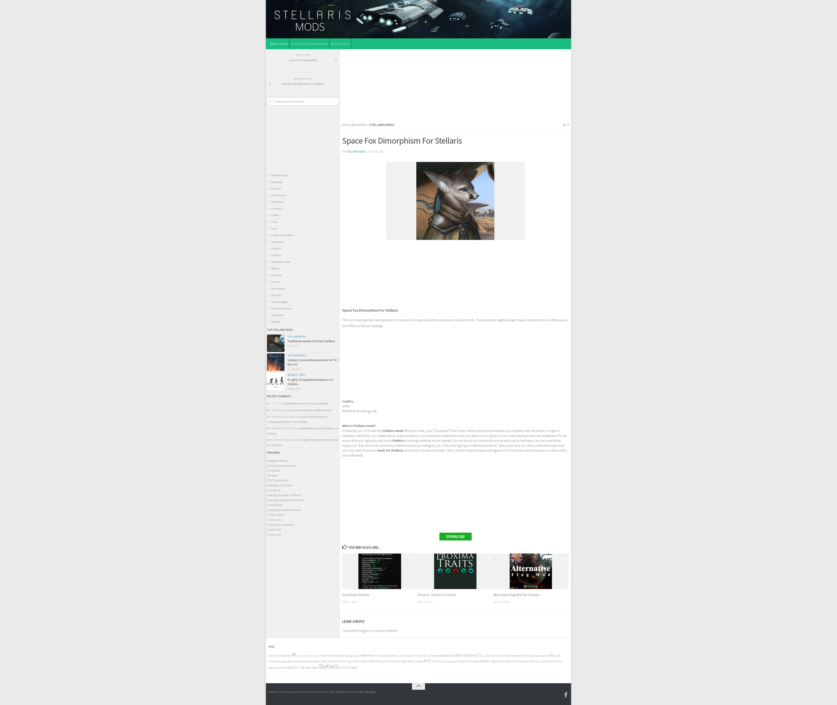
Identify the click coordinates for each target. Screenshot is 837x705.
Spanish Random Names (549, 661)
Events (275, 215)
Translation (277, 315)
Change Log (351, 655)
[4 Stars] (351, 411)
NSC (428, 660)
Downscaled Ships (440, 655)
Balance (276, 188)
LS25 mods (274, 535)
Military (275, 268)
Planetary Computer (446, 661)
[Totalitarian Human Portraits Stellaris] (275, 343)
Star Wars (312, 667)
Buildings (276, 182)
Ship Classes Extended (524, 661)
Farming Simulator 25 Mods (284, 510)
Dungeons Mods (277, 461)
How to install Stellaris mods (309, 44)
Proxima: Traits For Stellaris (437, 595)
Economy (277, 209)
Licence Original (346, 661)
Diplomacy (277, 202)
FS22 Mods (274, 490)
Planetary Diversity (469, 661)
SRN (288, 667)
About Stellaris (340, 44)
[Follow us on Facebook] (566, 695)
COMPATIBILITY (367, 655)
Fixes (274, 222)
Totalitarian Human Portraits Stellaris (311, 341)
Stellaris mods (279, 44)
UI (347, 667)
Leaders (276, 255)
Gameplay (277, 242)
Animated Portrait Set (307, 655)
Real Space (505, 661)
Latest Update (313, 661)
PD (434, 661)
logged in (365, 631)
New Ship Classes (412, 661)
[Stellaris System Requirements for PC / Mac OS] (275, 362)
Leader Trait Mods (329, 661)
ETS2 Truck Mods (277, 480)
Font (274, 229)
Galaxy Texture (511, 655)
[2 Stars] (346, 411)
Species (276, 295)
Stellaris (329, 666)
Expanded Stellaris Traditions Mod (310, 410)
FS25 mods (274, 520)
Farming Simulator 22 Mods (284, 495)
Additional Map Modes (279, 655)
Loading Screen (280, 262)
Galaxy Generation (282, 235)
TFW (342, 667)
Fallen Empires (465, 655)
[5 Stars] (354, 411)
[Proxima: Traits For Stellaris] (455, 571)
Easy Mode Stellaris (355, 595)
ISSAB (557, 655)
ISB (551, 655)
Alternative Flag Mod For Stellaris (516, 595)
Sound (275, 282)
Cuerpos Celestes (387, 655)
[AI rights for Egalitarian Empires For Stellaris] (275, 381)
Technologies (279, 302)
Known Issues (298, 661)
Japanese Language (279, 661)
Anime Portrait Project (331, 655)
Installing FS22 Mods (279, 485)
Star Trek (298, 667)
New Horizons (392, 661)
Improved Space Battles (536, 655)
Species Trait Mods (277, 667)
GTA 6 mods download (281, 466)
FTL (480, 655)
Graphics (276, 248)
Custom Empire (405, 655)
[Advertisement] (455, 84)
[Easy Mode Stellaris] (379, 571)
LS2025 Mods (275, 515)
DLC (426, 655)
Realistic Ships (489, 661)
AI (294, 654)
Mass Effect (362, 661)
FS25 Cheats (274, 505)
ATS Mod (272, 475)
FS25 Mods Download (280, 525)
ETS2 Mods (274, 470)
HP (522, 655)
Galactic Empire (492, 655)
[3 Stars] (348, 411)
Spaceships (278, 288)
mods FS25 (274, 530)
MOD (373, 661)
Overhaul (276, 275)
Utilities (275, 322)
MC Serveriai (368, 692)
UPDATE (353, 667)
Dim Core (418, 655)
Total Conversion (281, 308)
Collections (278, 195)
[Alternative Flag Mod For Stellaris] (530, 571)
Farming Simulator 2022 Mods (285, 500)
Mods (380, 661)
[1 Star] (343, 411)
